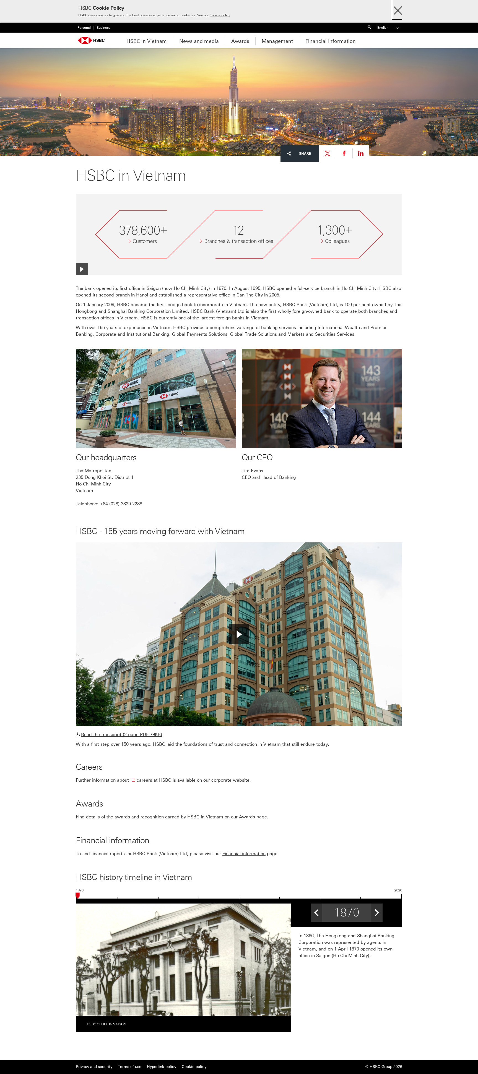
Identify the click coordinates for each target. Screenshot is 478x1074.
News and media (199, 41)
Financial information (244, 853)
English (382, 28)
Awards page (253, 817)
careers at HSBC (154, 780)
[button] (239, 634)
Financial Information (330, 41)
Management (277, 41)
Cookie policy (220, 15)
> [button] (377, 911)
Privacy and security (94, 1066)
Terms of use (129, 1066)
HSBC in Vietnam (146, 41)
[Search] (369, 27)
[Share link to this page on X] (327, 153)
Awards (240, 41)
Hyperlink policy (161, 1066)
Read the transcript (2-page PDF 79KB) (121, 734)
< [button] (316, 911)
